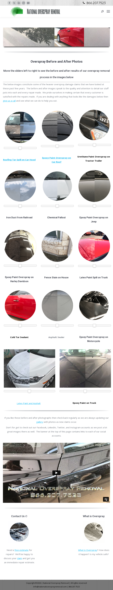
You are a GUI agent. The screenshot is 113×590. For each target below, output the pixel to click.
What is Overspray (87, 550)
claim (19, 558)
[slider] (20, 148)
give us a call (9, 100)
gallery (39, 421)
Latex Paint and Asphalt (29, 403)
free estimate (22, 550)
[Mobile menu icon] (108, 11)
